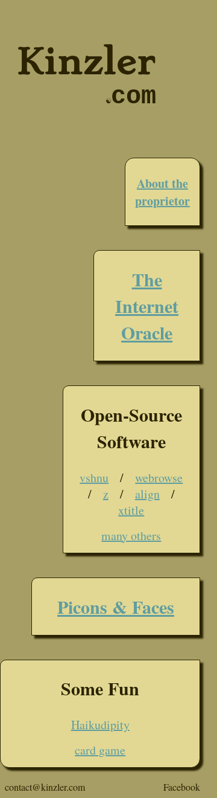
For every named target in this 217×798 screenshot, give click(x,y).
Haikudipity (100, 724)
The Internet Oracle (146, 306)
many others (131, 535)
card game (100, 750)
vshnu (94, 477)
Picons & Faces (115, 606)
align (147, 494)
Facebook (181, 786)
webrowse (159, 477)
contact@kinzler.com (45, 786)
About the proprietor (162, 192)
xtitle (131, 510)
